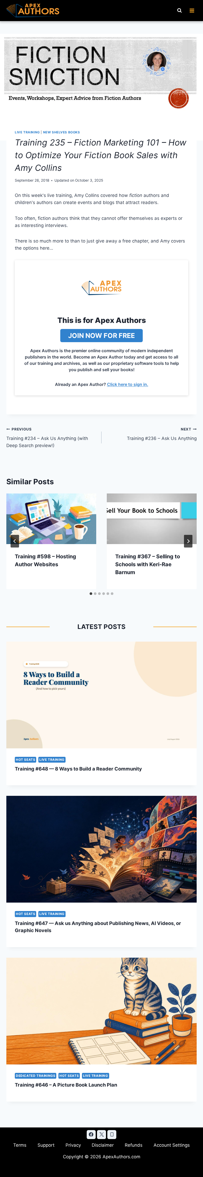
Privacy (73, 1145)
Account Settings (172, 1145)
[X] (101, 1134)
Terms (19, 1145)
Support (46, 1145)
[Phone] (111, 1134)
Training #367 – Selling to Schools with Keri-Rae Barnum (147, 564)
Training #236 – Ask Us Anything (162, 434)
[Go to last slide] (15, 541)
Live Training (27, 132)
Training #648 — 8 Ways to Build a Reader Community (78, 769)
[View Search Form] (179, 10)
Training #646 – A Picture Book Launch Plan (66, 1085)
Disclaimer (103, 1145)
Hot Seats (25, 760)
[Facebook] (91, 1134)
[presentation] (51, 518)
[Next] (188, 541)
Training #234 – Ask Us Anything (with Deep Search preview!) (47, 437)
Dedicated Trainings (35, 1076)
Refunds (133, 1145)
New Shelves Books (61, 132)
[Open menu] (192, 10)
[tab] (91, 593)
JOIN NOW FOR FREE (101, 336)
